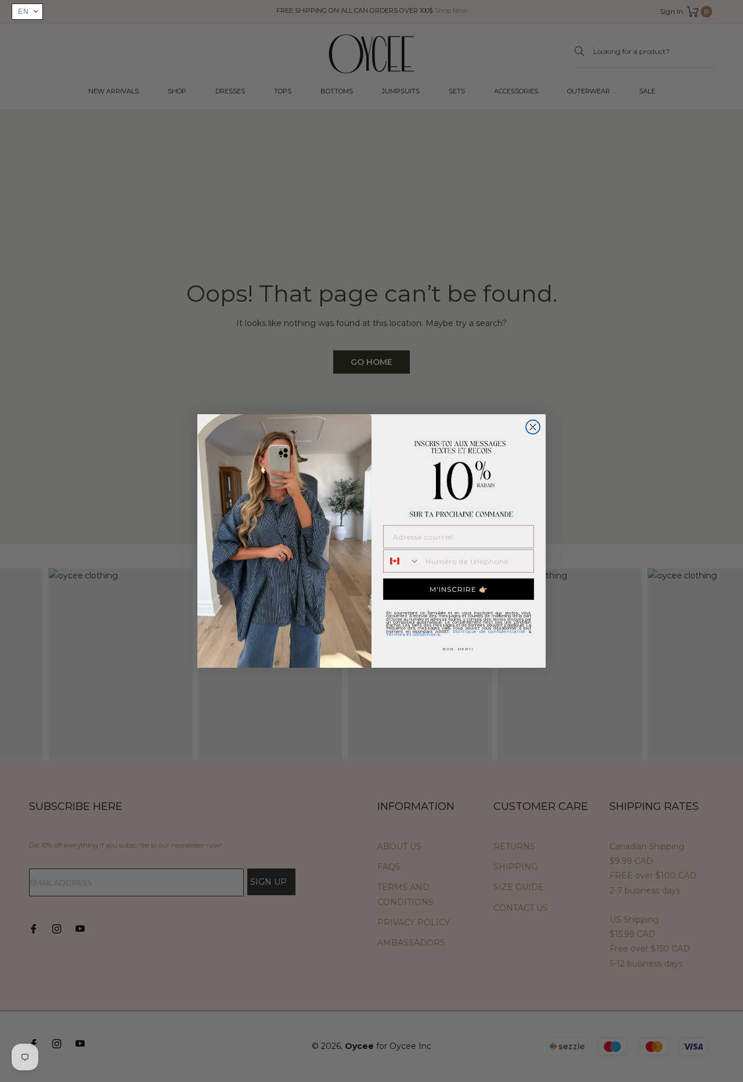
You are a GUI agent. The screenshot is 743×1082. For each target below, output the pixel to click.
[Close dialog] (533, 427)
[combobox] (402, 561)
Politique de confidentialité (489, 631)
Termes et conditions (413, 634)
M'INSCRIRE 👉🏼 (459, 589)
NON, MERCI (458, 649)
